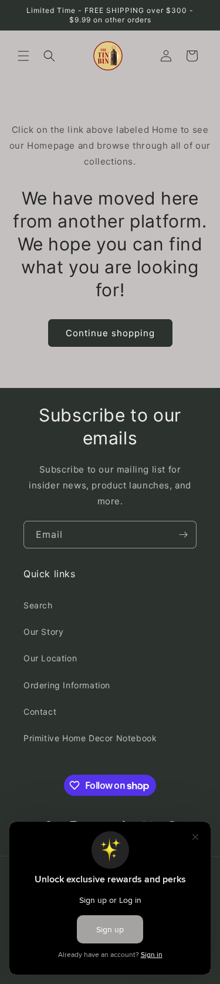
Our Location (50, 658)
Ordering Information (66, 685)
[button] (23, 56)
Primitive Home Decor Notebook (90, 738)
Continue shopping (110, 333)
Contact (39, 712)
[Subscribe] (183, 534)
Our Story (43, 632)
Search (38, 605)
